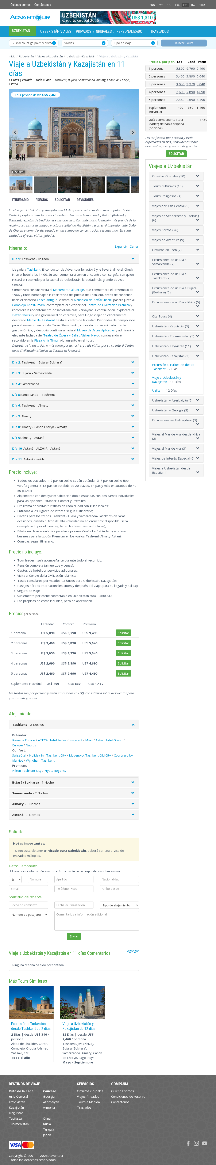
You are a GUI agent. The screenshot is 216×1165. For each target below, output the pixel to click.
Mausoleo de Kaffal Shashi (93, 300)
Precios (41, 200)
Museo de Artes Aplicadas (96, 330)
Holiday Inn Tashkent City (47, 755)
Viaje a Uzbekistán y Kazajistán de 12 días (79, 1026)
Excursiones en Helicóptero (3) (174, 420)
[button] (21, 185)
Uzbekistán (26, 56)
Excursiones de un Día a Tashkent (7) (169, 276)
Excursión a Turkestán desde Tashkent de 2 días (31, 1026)
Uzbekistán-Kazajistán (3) (170, 356)
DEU (169, 5)
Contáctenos (42, 5)
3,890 (190, 76)
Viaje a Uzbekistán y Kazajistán (166, 379)
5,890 (180, 68)
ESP (185, 5)
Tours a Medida (88, 1102)
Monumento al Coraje (68, 290)
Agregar (133, 951)
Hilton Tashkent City (27, 770)
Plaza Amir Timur (46, 340)
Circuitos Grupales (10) (168, 176)
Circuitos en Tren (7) (167, 250)
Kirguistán (16, 1113)
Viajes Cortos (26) (165, 230)
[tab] (176, 176)
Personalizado (129, 31)
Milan (89, 740)
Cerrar (134, 246)
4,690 (201, 92)
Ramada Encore (23, 740)
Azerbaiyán (51, 1102)
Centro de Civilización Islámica (108, 305)
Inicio (12, 56)
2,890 (190, 92)
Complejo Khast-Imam (28, 305)
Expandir (121, 246)
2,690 (180, 92)
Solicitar (62, 200)
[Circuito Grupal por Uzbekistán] (108, 17)
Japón (47, 1135)
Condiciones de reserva (128, 1096)
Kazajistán (16, 1107)
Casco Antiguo (47, 300)
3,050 (180, 84)
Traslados (159, 31)
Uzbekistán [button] (21, 31)
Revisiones (85, 200)
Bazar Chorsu (22, 315)
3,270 (190, 84)
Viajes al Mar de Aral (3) (169, 448)
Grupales (104, 31)
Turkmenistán (19, 1124)
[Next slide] (133, 132)
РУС (161, 5)
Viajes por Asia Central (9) (170, 206)
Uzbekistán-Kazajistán (81, 56)
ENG (152, 5)
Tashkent (33, 269)
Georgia (49, 1096)
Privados (83, 31)
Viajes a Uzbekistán (50, 56)
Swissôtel (19, 755)
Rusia (47, 1124)
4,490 (201, 100)
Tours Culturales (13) (167, 186)
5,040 (201, 84)
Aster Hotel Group (109, 740)
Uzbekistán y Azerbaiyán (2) (172, 400)
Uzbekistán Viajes (55, 31)
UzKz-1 (157, 390)
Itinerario (20, 200)
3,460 (180, 76)
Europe (17, 745)
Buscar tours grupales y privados (34, 43)
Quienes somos (21, 5)
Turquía (48, 1129)
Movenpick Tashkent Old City (90, 755)
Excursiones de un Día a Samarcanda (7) (169, 262)
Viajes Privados (88, 1096)
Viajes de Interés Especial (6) (173, 458)
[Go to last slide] (15, 132)
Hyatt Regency (55, 770)
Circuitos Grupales (90, 1091)
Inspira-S (75, 740)
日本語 (201, 5)
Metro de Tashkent (41, 320)
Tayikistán (16, 1118)
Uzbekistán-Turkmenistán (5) (173, 336)
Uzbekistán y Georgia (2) (170, 410)
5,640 (201, 76)
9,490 (201, 68)
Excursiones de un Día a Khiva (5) (176, 302)
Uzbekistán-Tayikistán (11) (171, 346)
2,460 (180, 100)
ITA (193, 5)
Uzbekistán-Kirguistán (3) (170, 326)
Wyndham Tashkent (40, 760)
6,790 (190, 68)
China (47, 1118)
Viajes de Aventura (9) (168, 240)
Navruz (31, 745)
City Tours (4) (162, 316)
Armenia (49, 1107)
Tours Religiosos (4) (166, 196)
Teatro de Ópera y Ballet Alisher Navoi (71, 335)
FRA (177, 5)
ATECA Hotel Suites (52, 740)
